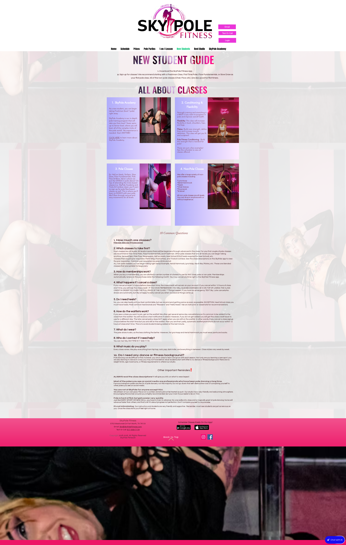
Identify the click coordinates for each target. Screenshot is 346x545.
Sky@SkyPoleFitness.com (131, 427)
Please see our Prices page (128, 242)
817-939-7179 (133, 430)
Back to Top (171, 437)
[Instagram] (203, 437)
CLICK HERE (114, 137)
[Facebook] (210, 437)
